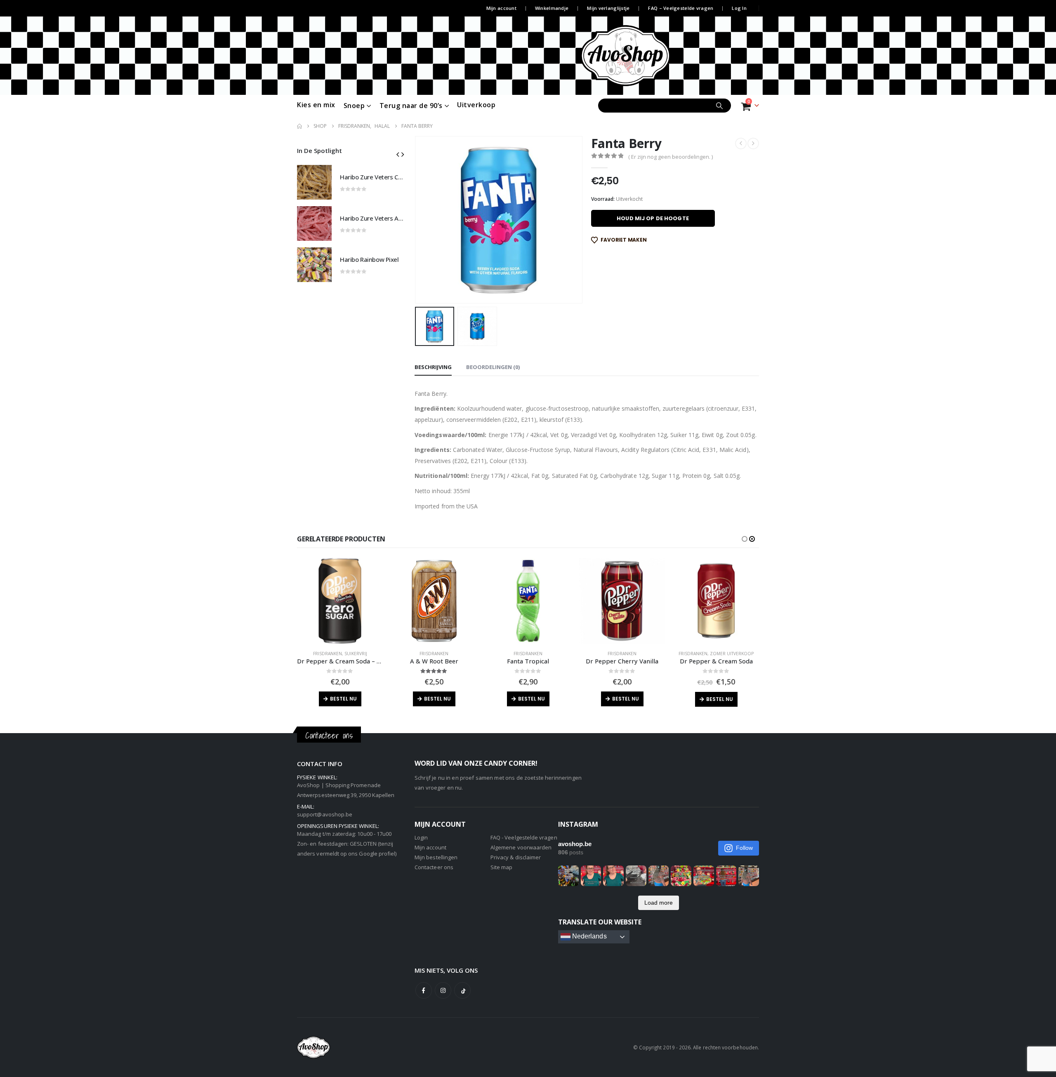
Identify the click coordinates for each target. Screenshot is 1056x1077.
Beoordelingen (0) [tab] (493, 367)
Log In (739, 8)
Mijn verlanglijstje (608, 8)
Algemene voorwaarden (521, 847)
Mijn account (501, 8)
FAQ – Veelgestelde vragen (680, 8)
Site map (501, 867)
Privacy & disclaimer (515, 857)
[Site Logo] (640, 56)
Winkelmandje (551, 8)
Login (421, 837)
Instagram (443, 990)
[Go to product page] (314, 182)
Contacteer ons (434, 867)
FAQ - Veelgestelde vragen (523, 837)
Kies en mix (316, 104)
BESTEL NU (343, 698)
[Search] (719, 106)
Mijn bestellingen (436, 857)
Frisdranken (327, 653)
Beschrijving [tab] (433, 367)
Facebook (423, 990)
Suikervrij (355, 653)
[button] (416, 220)
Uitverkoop (476, 104)
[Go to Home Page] (299, 126)
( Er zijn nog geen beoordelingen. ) (670, 156)
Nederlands (588, 936)
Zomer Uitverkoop (732, 653)
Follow (744, 847)
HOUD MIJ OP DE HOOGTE (653, 218)
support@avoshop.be (324, 814)
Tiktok (462, 990)
